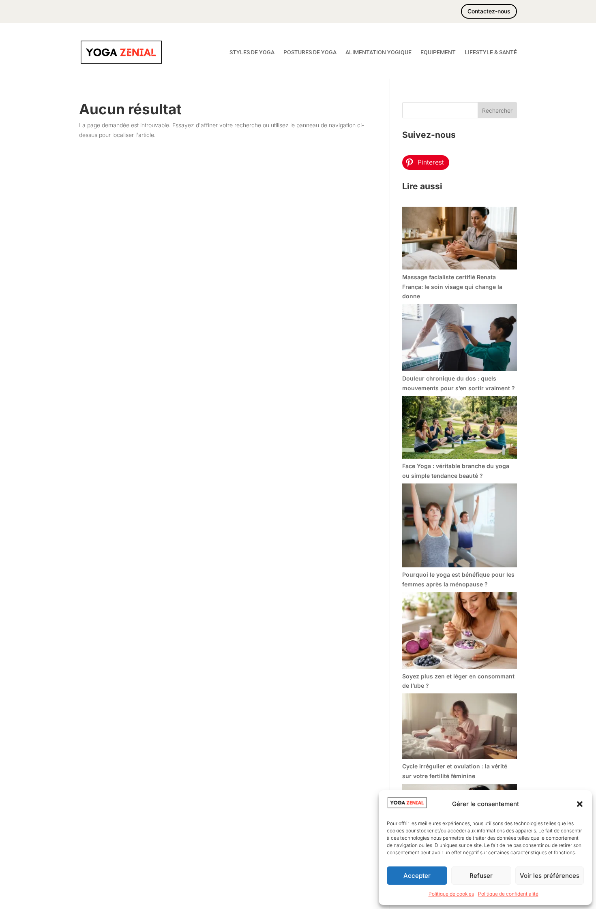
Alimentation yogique (378, 52)
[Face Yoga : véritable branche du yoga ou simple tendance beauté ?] (459, 429)
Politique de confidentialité (508, 894)
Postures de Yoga (310, 52)
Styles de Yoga (251, 52)
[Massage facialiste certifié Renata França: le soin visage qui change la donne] (459, 239)
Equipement (438, 52)
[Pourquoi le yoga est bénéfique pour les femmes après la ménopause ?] (459, 526)
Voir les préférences (549, 875)
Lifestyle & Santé (491, 52)
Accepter (417, 875)
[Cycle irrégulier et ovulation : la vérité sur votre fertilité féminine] (459, 727)
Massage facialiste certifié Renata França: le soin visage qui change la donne (452, 287)
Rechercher (497, 110)
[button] (580, 804)
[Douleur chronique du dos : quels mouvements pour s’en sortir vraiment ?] (459, 339)
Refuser (481, 875)
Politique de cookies (451, 894)
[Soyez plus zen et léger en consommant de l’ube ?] (459, 632)
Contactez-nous (488, 11)
